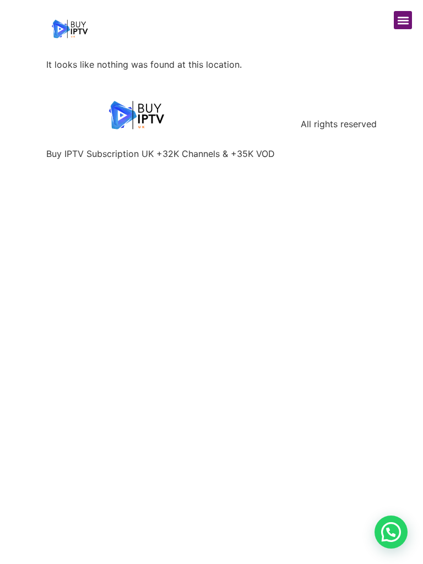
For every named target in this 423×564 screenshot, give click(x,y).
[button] (403, 20)
